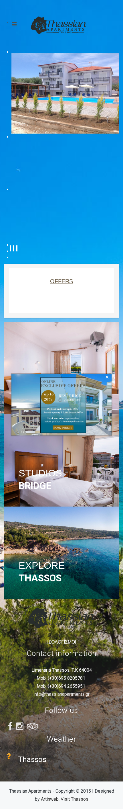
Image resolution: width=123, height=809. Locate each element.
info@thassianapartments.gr (61, 694)
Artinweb (50, 799)
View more (61, 368)
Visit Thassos (74, 799)
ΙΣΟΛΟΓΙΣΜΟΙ (61, 642)
